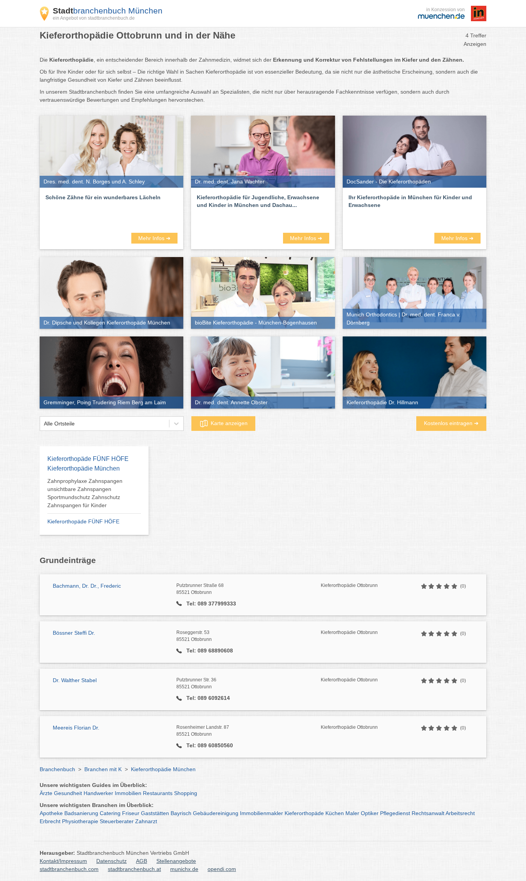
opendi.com (222, 869)
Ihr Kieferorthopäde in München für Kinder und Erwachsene (410, 201)
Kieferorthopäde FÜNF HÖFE (83, 521)
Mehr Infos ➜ (154, 238)
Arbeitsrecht (460, 813)
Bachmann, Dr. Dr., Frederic (87, 586)
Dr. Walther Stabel (75, 680)
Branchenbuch (57, 769)
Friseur (130, 813)
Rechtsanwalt (428, 813)
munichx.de (184, 869)
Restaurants (158, 793)
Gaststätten (155, 813)
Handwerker (98, 793)
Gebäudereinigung (215, 813)
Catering (110, 813)
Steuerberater (117, 821)
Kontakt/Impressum (63, 861)
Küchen (334, 813)
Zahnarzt (146, 821)
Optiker (370, 813)
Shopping (185, 793)
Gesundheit (68, 793)
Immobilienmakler (261, 813)
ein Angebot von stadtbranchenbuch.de (94, 18)
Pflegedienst (395, 813)
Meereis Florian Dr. (76, 728)
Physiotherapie (80, 821)
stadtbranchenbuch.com (69, 869)
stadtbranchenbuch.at (134, 869)
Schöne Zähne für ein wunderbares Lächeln (103, 197)
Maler (352, 813)
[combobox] (44, 424)
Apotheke (51, 813)
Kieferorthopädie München (163, 769)
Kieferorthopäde (304, 813)
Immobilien (128, 793)
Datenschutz (111, 861)
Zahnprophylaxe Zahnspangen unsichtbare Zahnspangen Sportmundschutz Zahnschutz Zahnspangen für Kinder (84, 493)
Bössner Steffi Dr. (74, 633)
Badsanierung (81, 813)
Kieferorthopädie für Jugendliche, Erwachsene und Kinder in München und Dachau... (258, 201)
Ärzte (46, 793)
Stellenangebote (176, 861)
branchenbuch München (107, 10)
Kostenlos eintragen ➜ (451, 423)
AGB (141, 861)
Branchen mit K (103, 769)
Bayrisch (181, 813)
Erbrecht (50, 821)
